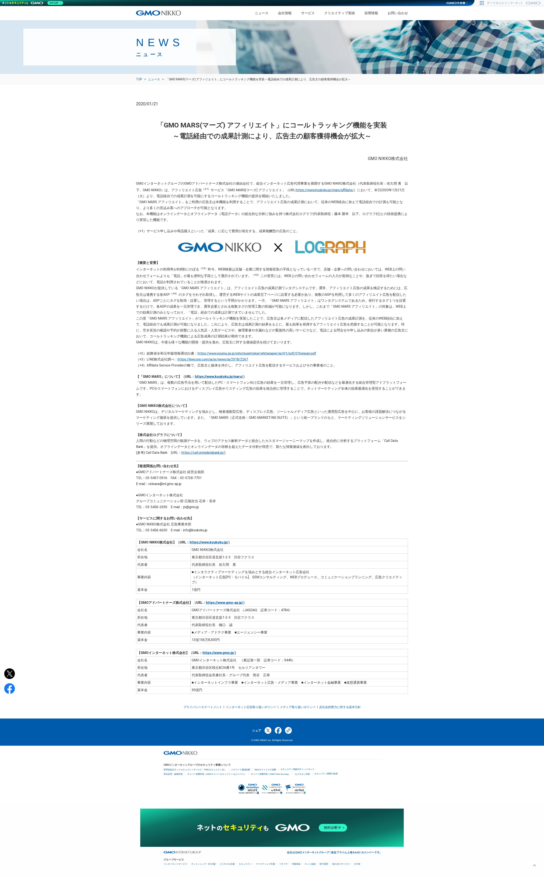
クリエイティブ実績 (339, 13)
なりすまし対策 (302, 774)
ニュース (261, 13)
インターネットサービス (175, 864)
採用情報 (371, 13)
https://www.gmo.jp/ (219, 653)
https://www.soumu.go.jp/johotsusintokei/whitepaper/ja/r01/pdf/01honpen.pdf (257, 353)
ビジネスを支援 (227, 864)
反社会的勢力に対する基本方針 (340, 707)
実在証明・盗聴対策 (173, 774)
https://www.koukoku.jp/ (209, 542)
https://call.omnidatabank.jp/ (202, 453)
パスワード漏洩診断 (240, 769)
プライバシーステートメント (202, 707)
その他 (357, 864)
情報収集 (296, 864)
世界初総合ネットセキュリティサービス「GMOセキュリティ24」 (195, 769)
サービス (308, 13)
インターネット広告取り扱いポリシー (251, 707)
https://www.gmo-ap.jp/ (224, 603)
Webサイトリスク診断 (265, 769)
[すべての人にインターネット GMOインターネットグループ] (514, 3)
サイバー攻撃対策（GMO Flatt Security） (270, 774)
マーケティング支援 (265, 864)
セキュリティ (245, 864)
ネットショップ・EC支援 (203, 864)
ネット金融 (310, 864)
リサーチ (283, 864)
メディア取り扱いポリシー (298, 707)
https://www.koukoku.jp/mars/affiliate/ (325, 190)
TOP (139, 79)
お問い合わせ (398, 13)
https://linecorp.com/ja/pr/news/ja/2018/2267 (213, 359)
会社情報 (285, 13)
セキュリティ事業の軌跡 (326, 773)
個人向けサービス (340, 864)
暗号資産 (324, 864)
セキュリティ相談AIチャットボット (297, 769)
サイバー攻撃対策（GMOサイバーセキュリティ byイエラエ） (216, 774)
